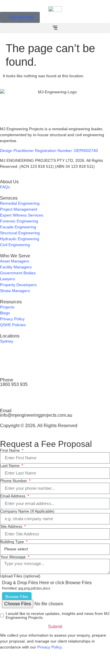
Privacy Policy (49, 647)
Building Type (12, 542)
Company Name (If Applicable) (27, 511)
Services (8, 198)
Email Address (13, 496)
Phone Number (14, 481)
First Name (10, 450)
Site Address (11, 526)
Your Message (13, 557)
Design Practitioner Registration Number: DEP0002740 (49, 150)
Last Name (10, 465)
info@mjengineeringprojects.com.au (36, 415)
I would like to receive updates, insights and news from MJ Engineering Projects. (57, 615)
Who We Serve (15, 255)
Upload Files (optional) (20, 576)
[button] (55, 28)
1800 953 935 (14, 384)
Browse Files (16, 596)
